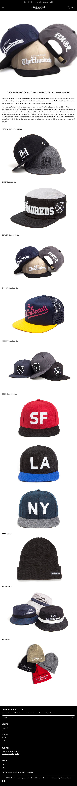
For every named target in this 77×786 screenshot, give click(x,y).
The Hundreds (15, 778)
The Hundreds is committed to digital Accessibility (17, 772)
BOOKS (4, 288)
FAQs (3, 768)
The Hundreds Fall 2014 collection (26, 98)
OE (3, 129)
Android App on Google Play (10, 754)
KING (4, 394)
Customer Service (66, 778)
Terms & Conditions (37, 778)
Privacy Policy (47, 778)
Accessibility (56, 778)
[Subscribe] (72, 718)
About (3, 764)
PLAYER (5, 235)
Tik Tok (4, 737)
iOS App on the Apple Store (10, 751)
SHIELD (4, 341)
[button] (3, 7)
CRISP (4, 533)
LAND (4, 182)
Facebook (5, 728)
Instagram (5, 734)
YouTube (4, 741)
